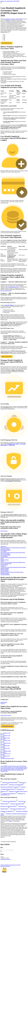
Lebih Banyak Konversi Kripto (7, 758)
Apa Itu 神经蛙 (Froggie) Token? (8, 766)
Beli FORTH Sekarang (6, 43)
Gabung (2, 403)
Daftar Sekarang (4, 530)
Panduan (10, 821)
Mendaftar (5, 403)
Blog (18, 821)
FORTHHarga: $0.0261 (6, 715)
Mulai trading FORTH (6, 356)
